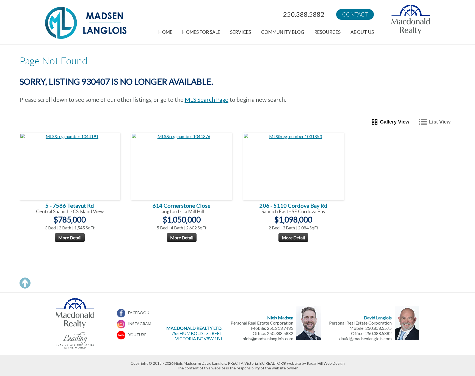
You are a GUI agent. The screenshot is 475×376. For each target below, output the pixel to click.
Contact (355, 14)
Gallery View (394, 122)
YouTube (137, 334)
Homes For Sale (201, 32)
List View (440, 122)
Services (240, 32)
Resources (327, 32)
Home (165, 32)
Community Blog (282, 32)
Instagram (139, 323)
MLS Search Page (206, 99)
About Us (362, 32)
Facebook (138, 312)
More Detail (69, 237)
